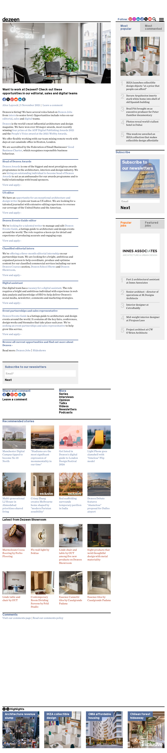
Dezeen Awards (11, 166)
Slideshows (39, 350)
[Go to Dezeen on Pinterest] (130, 19)
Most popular (126, 27)
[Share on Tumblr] (24, 100)
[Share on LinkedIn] (20, 100)
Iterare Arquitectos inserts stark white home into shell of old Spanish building (143, 99)
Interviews (66, 397)
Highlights (17, 709)
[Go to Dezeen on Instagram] (134, 19)
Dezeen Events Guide (14, 315)
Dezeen (6, 123)
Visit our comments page (16, 617)
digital (28, 118)
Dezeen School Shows (43, 266)
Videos (64, 406)
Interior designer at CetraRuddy (137, 306)
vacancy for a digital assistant (44, 287)
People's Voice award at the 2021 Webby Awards (39, 133)
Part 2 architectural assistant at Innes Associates (142, 281)
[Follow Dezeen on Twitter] (146, 19)
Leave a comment (53, 105)
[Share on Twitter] (8, 100)
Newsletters (68, 409)
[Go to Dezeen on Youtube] (150, 19)
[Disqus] (56, 662)
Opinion (64, 400)
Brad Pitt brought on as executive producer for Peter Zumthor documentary (142, 112)
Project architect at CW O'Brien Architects (139, 331)
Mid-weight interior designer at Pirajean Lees (143, 319)
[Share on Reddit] (16, 100)
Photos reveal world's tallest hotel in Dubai (142, 123)
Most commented (153, 27)
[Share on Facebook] (4, 100)
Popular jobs (126, 224)
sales (16, 118)
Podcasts (66, 412)
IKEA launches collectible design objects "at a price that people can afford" (142, 86)
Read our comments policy (48, 617)
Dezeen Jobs (65, 112)
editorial (7, 118)
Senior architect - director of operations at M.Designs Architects (142, 295)
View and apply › (11, 184)
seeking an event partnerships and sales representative (33, 325)
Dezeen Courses (11, 266)
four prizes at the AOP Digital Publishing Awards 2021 (43, 130)
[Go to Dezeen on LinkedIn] (138, 19)
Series (63, 393)
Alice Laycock (10, 105)
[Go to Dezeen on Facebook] (142, 19)
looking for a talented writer (26, 225)
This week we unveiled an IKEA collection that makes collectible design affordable (142, 137)
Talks (63, 403)
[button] (154, 19)
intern (12, 115)
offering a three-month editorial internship (34, 253)
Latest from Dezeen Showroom (24, 519)
